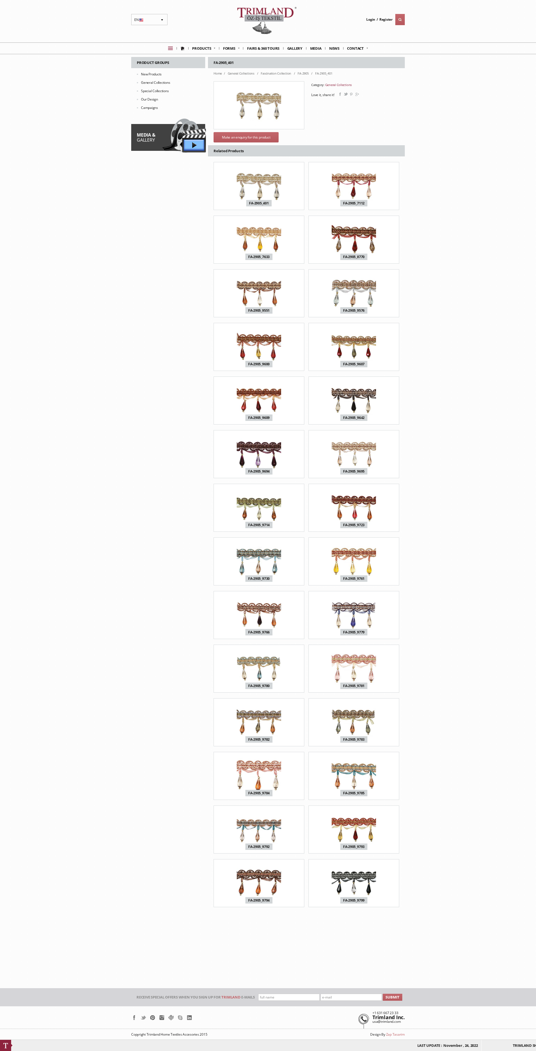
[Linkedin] (189, 1017)
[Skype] (180, 1017)
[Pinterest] (152, 1017)
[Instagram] (162, 1017)
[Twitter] (143, 1017)
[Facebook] (134, 1017)
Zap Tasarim (395, 1034)
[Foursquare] (171, 1017)
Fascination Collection (276, 73)
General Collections (155, 82)
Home (218, 73)
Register (386, 19)
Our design (149, 99)
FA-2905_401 (323, 73)
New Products (151, 74)
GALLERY (146, 137)
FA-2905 (303, 73)
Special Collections (155, 91)
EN (139, 21)
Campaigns (149, 107)
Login (370, 19)
